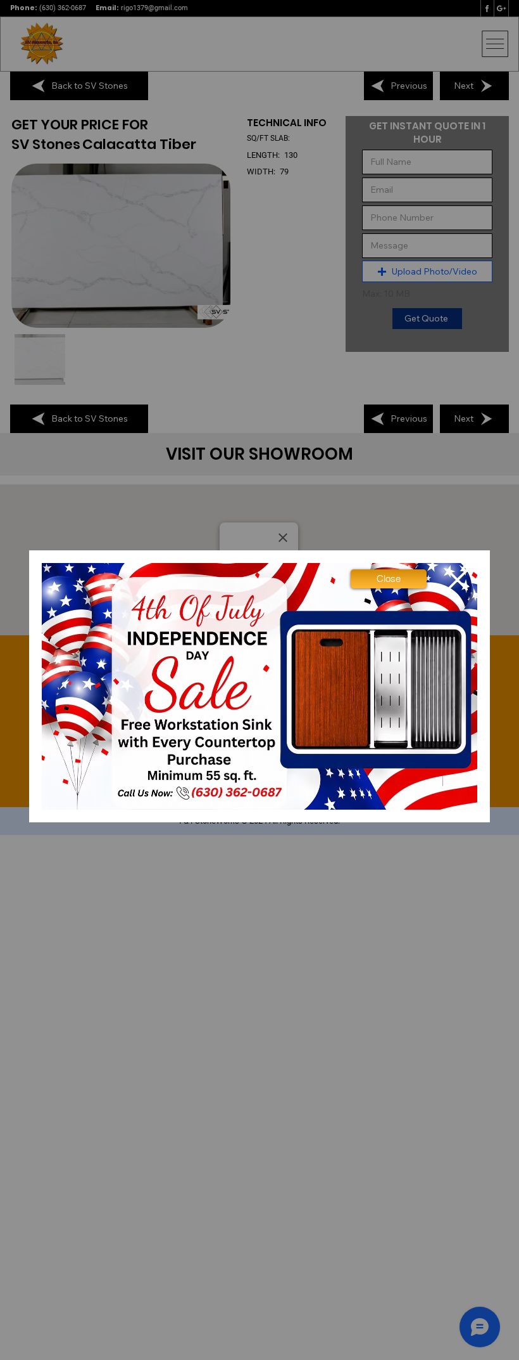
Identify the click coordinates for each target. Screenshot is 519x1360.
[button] (389, 578)
